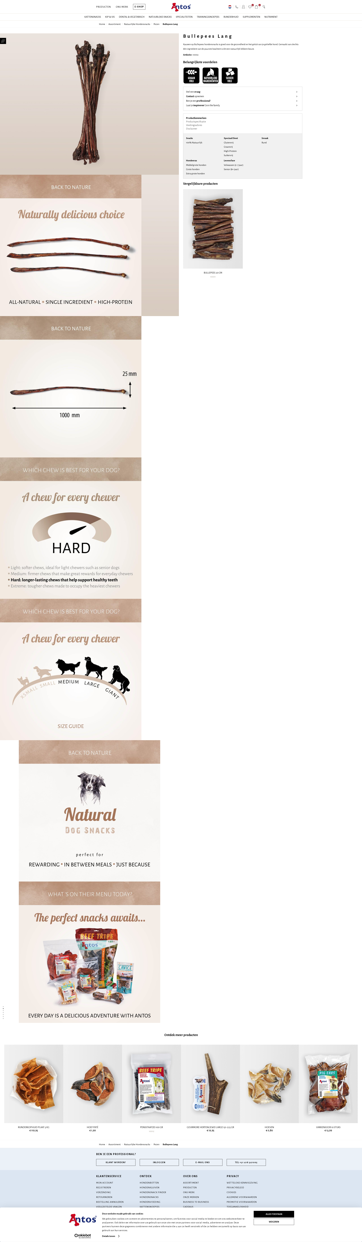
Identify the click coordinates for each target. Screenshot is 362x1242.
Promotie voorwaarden (242, 1202)
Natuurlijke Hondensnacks (137, 24)
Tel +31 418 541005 (246, 1162)
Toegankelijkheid (238, 1207)
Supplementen (251, 17)
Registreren (103, 1187)
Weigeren (274, 1222)
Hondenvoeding (150, 1202)
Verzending (103, 1192)
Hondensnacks (149, 1197)
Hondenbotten (149, 1182)
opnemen (195, 96)
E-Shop (139, 7)
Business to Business (196, 1202)
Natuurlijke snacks (160, 17)
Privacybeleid (235, 1187)
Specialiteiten (184, 17)
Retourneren (104, 1197)
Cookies (231, 1192)
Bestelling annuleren (110, 1202)
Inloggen (159, 1162)
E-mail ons (203, 1162)
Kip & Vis (110, 17)
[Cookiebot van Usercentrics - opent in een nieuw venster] (82, 1236)
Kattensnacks (92, 17)
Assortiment (114, 24)
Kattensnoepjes (150, 1207)
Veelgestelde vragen (109, 1207)
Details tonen (108, 1236)
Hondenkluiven (150, 1187)
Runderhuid (231, 17)
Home (102, 24)
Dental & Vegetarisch (132, 17)
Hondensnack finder (153, 1192)
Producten (103, 7)
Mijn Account (104, 1182)
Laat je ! (203, 105)
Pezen (156, 24)
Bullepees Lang (170, 24)
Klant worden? (116, 1162)
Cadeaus (188, 1207)
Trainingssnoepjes (208, 17)
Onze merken (191, 1197)
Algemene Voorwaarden (242, 1197)
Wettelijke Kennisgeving (242, 1182)
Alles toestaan (274, 1214)
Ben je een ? (198, 101)
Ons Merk (122, 7)
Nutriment (271, 17)
